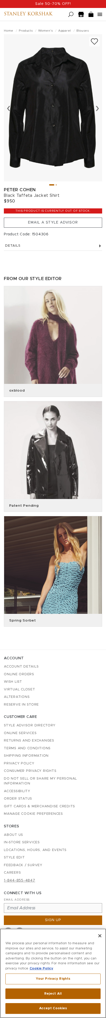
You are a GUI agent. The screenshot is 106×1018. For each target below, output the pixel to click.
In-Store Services (22, 842)
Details (12, 245)
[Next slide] (97, 108)
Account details (21, 666)
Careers (12, 872)
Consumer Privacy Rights (30, 771)
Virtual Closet (19, 689)
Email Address (17, 899)
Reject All (53, 993)
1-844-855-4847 (19, 880)
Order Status (18, 798)
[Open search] (71, 14)
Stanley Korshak (28, 14)
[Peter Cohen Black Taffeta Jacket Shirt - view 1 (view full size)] (53, 107)
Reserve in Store (21, 704)
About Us (13, 835)
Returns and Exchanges (29, 740)
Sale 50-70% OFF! (53, 4)
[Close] (99, 935)
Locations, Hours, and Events (35, 850)
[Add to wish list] (94, 41)
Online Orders (19, 674)
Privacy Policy (19, 763)
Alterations (17, 697)
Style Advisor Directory (29, 725)
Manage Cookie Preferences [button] (33, 814)
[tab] (51, 185)
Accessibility (17, 791)
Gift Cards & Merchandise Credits (39, 806)
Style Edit (14, 857)
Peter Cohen (20, 190)
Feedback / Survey (23, 865)
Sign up (53, 920)
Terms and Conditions (27, 748)
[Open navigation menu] (100, 14)
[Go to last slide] (8, 108)
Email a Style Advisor (53, 222)
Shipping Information (26, 755)
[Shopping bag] (91, 14)
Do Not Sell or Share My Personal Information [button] (40, 781)
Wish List (13, 681)
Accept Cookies (53, 1008)
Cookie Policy (41, 968)
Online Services (20, 733)
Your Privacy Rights (53, 978)
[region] (53, 973)
